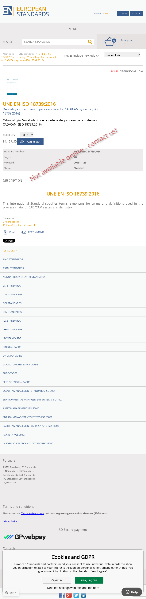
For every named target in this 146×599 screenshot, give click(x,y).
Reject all (57, 580)
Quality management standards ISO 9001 (29, 390)
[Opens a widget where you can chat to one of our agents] (131, 592)
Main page (8, 53)
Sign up (136, 13)
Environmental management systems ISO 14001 (33, 399)
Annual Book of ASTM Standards (24, 277)
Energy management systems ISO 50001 (27, 417)
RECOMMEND (36, 232)
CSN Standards (12, 294)
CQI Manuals (9, 482)
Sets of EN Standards (16, 382)
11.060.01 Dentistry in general (19, 225)
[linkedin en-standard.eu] (83, 597)
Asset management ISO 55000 (21, 408)
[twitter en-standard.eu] (76, 597)
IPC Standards (12, 338)
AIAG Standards (13, 259)
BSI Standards (12, 285)
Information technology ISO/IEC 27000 (28, 443)
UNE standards (26, 53)
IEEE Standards (12, 329)
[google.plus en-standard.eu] (69, 597)
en (106, 13)
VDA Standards (27, 478)
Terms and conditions (32, 513)
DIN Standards (12, 312)
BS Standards (29, 467)
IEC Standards (12, 320)
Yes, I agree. (89, 580)
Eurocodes (10, 373)
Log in (123, 13)
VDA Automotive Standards (20, 364)
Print (12, 232)
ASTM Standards (13, 268)
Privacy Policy (10, 521)
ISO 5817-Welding (14, 434)
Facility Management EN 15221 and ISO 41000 (31, 426)
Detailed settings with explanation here (73, 587)
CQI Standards (12, 303)
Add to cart (33, 141)
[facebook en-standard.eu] (62, 597)
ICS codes (9, 250)
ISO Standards (12, 347)
